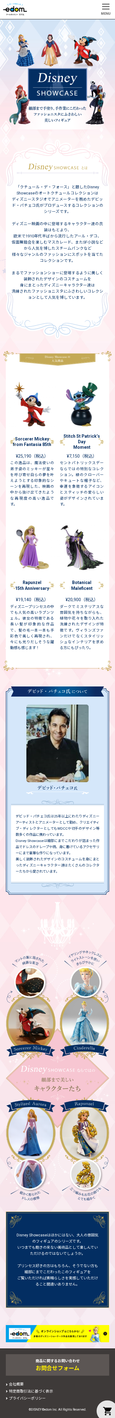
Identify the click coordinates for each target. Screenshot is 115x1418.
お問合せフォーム (57, 1368)
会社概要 (16, 1384)
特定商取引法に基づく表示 (31, 1391)
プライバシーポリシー (27, 1398)
